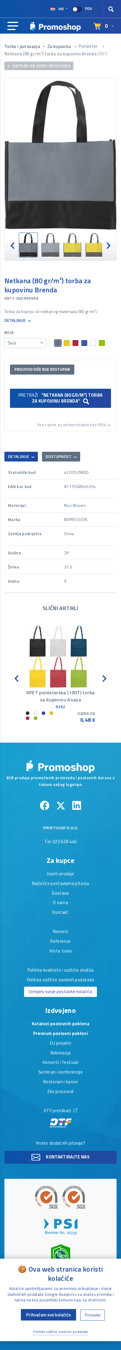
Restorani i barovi (60, 1082)
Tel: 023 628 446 (60, 842)
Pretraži (61, 398)
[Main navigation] (12, 26)
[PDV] (77, 9)
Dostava (60, 893)
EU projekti (60, 1043)
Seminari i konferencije (60, 1072)
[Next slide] (108, 245)
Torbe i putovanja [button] (22, 46)
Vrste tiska (60, 951)
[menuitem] (28, 245)
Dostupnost (59, 456)
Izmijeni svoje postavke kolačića (60, 991)
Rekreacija (61, 1053)
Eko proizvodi (61, 1092)
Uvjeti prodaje (60, 874)
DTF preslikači (58, 1111)
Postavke (92, 1315)
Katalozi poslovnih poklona (60, 1024)
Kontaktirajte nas (67, 1156)
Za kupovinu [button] (59, 46)
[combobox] (25, 343)
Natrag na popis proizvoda (41, 65)
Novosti (60, 932)
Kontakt (60, 913)
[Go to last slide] (12, 245)
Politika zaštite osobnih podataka (60, 980)
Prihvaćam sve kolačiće (48, 1314)
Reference (60, 941)
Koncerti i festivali (60, 1063)
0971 (102, 53)
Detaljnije (15, 320)
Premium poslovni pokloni (60, 1034)
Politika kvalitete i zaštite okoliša (61, 970)
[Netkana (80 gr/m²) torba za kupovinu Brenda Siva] (60, 155)
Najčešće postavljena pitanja (60, 884)
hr (61, 9)
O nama (60, 903)
